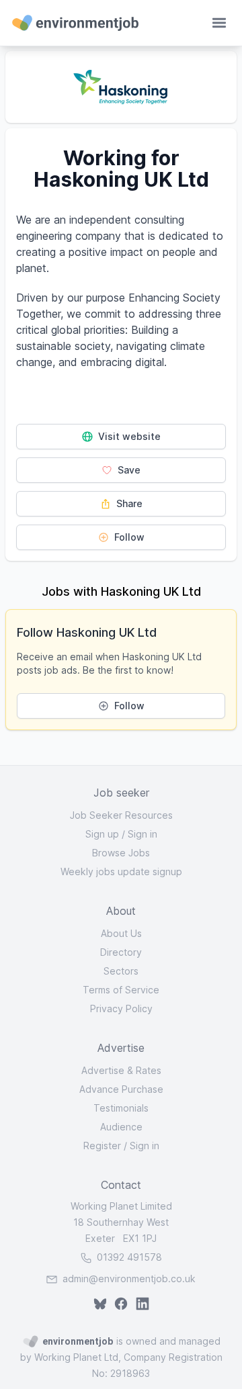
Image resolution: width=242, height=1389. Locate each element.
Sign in (142, 834)
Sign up (102, 834)
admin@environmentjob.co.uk (129, 1278)
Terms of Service (121, 989)
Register (102, 1145)
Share (128, 503)
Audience (121, 1126)
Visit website (128, 436)
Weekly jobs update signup (121, 871)
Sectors (121, 971)
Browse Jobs (121, 852)
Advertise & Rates (121, 1070)
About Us (121, 933)
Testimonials (121, 1108)
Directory (121, 952)
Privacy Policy (121, 1008)
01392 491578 (128, 1257)
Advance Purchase (121, 1089)
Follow (128, 537)
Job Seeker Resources (121, 815)
